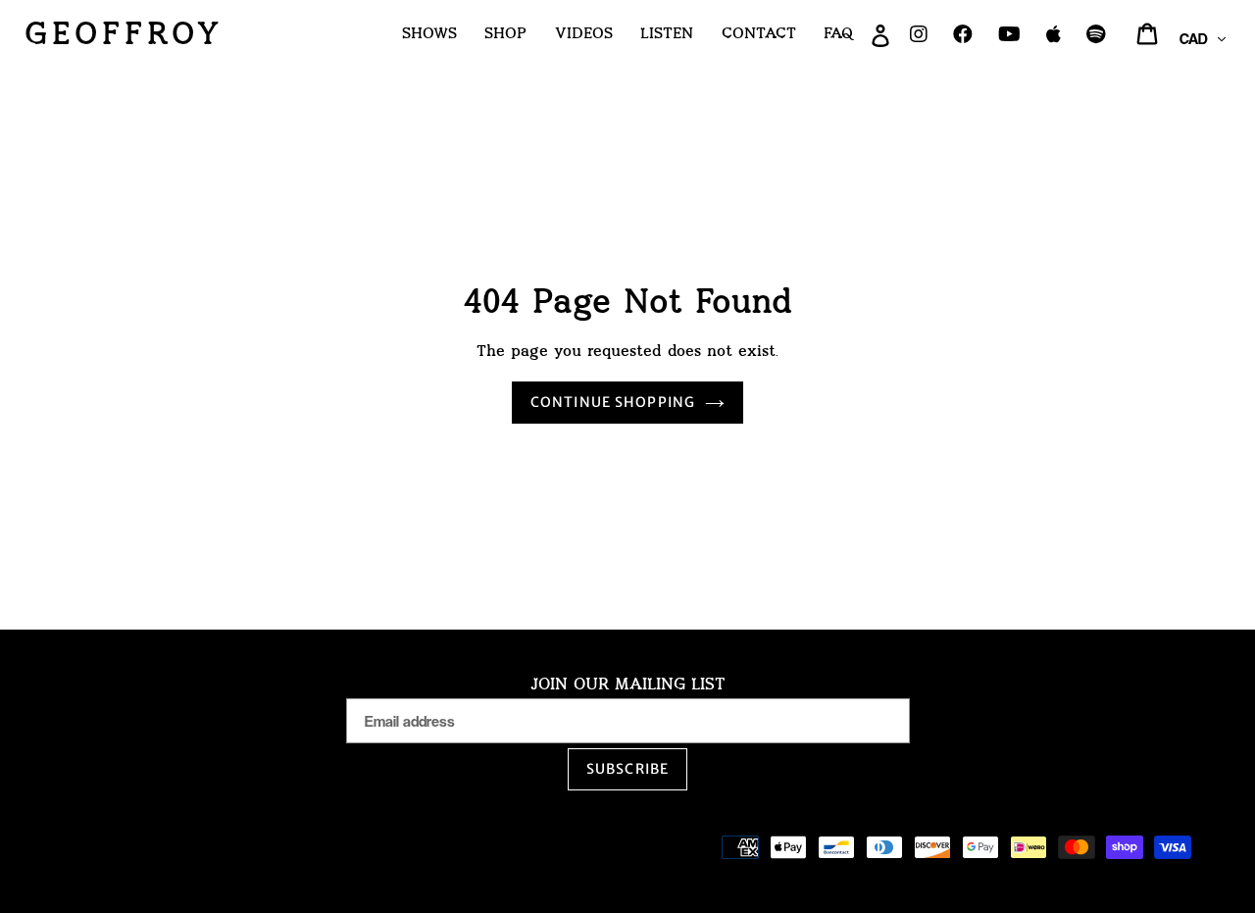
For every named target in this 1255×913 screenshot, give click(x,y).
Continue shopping (612, 402)
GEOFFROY (124, 33)
